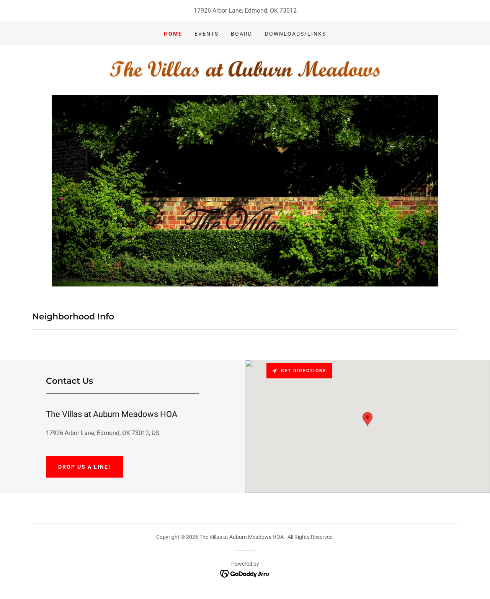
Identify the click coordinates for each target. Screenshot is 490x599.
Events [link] (206, 34)
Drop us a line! (84, 467)
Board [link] (241, 34)
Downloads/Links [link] (295, 34)
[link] (245, 70)
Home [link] (173, 34)
